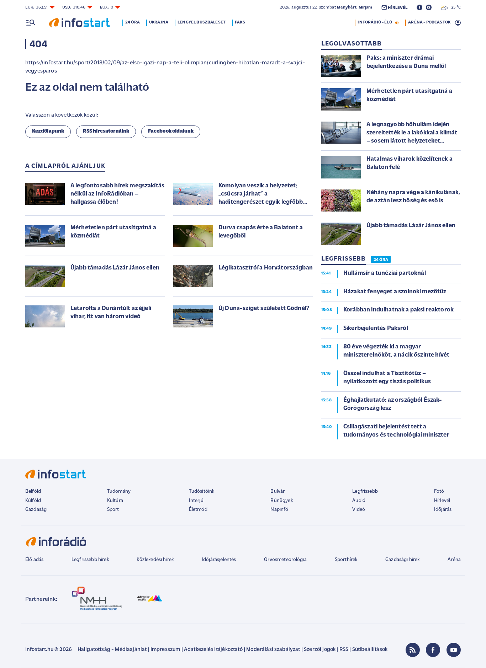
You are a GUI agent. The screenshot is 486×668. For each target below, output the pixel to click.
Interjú (196, 500)
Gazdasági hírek (402, 559)
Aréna (454, 559)
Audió (358, 500)
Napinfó (279, 509)
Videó (358, 509)
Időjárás (442, 509)
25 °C (454, 7)
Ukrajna (158, 22)
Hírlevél (442, 500)
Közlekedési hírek (155, 559)
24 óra (132, 22)
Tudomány (119, 491)
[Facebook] (433, 650)
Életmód (198, 509)
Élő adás (34, 559)
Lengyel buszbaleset (202, 22)
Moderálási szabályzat (273, 649)
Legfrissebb (365, 491)
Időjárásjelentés (219, 559)
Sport (113, 509)
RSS (343, 649)
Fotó (439, 491)
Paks (240, 22)
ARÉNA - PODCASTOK (429, 22)
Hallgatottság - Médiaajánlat (112, 649)
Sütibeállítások (369, 649)
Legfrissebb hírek (90, 559)
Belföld (33, 491)
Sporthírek (346, 559)
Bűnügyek (281, 500)
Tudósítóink (202, 491)
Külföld (33, 500)
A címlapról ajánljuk (65, 166)
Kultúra (115, 500)
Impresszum (165, 649)
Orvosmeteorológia (285, 559)
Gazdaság (36, 509)
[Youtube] (454, 650)
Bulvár (277, 491)
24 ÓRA (381, 260)
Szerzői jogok (320, 649)
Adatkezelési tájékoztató (213, 649)
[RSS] (413, 650)
